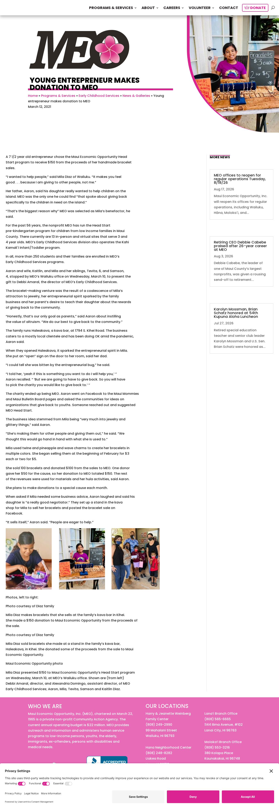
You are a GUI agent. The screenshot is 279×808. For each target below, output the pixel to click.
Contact (228, 8)
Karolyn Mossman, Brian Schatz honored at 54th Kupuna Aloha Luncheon (236, 313)
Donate (257, 8)
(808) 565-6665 (217, 719)
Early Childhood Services (99, 95)
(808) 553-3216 (217, 747)
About (148, 8)
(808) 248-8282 (159, 753)
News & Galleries (136, 95)
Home (33, 95)
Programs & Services (111, 8)
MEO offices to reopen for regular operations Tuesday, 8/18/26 (240, 179)
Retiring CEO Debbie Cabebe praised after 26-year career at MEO (240, 246)
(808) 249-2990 (159, 724)
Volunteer (200, 8)
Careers (171, 8)
